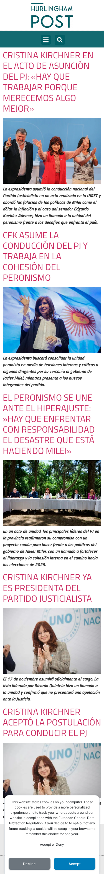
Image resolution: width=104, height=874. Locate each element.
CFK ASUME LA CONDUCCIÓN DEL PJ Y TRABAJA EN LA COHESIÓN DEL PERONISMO (45, 256)
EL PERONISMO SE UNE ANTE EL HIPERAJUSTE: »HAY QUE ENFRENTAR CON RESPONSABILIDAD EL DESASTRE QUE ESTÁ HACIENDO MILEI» (49, 424)
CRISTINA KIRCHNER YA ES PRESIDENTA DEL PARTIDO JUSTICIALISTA (47, 587)
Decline (29, 864)
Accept (75, 864)
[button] (46, 40)
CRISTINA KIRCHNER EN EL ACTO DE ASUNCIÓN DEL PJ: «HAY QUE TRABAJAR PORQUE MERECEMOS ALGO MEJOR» (48, 81)
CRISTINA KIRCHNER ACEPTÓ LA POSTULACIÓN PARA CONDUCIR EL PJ (52, 722)
